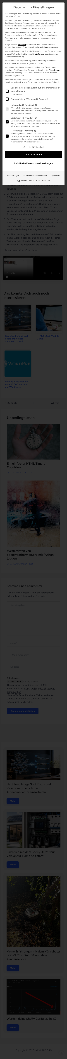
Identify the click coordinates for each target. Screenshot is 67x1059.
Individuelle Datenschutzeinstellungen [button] (33, 163)
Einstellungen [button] (38, 54)
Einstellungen (13, 175)
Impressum (55, 175)
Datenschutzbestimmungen (35, 175)
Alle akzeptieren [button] (33, 154)
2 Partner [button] (22, 44)
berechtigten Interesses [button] (47, 47)
